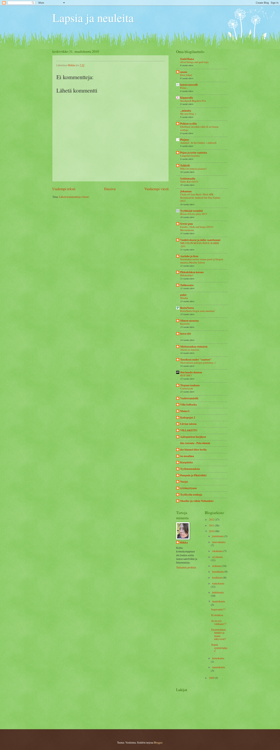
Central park (186, 388)
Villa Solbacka (188, 404)
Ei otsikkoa (217, 615)
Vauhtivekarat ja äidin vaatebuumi (200, 240)
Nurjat (184, 482)
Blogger (158, 742)
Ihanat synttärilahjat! (219, 648)
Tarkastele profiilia (186, 567)
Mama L (185, 411)
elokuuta (217, 566)
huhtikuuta (218, 592)
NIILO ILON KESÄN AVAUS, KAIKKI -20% (199, 244)
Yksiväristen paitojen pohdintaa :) (197, 362)
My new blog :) (188, 113)
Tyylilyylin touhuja (191, 495)
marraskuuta (218, 542)
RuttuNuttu (187, 308)
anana (183, 72)
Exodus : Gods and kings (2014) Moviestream (196, 228)
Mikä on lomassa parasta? (193, 168)
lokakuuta (217, 551)
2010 (212, 531)
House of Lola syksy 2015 (193, 214)
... (181, 336)
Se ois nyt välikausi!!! (218, 622)
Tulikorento (187, 285)
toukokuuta (218, 583)
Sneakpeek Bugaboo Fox (193, 100)
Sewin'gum (186, 224)
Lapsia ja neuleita (93, 17)
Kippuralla (186, 98)
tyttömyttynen (188, 488)
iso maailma (187, 456)
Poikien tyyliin (188, 124)
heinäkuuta (218, 571)
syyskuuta (217, 557)
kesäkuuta (217, 577)
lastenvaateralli (189, 85)
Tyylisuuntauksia (190, 469)
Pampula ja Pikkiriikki (193, 475)
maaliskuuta (218, 601)
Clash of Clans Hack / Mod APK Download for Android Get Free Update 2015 (200, 198)
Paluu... (184, 87)
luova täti (185, 334)
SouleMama (187, 59)
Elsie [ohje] (186, 75)
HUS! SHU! (186, 375)
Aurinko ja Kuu (189, 256)
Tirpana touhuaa (190, 385)
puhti (183, 295)
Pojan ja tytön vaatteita (193, 153)
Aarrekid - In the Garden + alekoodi (198, 142)
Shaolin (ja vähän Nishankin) (197, 501)
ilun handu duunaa (191, 372)
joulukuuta (218, 536)
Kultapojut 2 (187, 417)
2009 (212, 678)
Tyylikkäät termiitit (191, 211)
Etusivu (110, 188)
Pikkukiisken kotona (192, 272)
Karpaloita (186, 462)
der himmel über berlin (193, 449)
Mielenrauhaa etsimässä (193, 346)
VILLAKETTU (189, 430)
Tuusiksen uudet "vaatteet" (196, 359)
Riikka (184, 542)
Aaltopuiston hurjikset (193, 437)
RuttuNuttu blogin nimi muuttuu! (197, 311)
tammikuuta (218, 667)
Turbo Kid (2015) (189, 181)
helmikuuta (218, 658)
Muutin (184, 298)
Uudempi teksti (63, 188)
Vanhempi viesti (156, 188)
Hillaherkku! (186, 275)
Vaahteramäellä (189, 398)
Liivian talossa (188, 424)
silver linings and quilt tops (194, 62)
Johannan (186, 191)
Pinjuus (184, 140)
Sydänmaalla (187, 178)
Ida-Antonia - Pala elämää (195, 443)
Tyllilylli (185, 165)
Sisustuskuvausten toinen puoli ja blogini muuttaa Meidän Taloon (201, 261)
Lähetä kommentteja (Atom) (74, 197)
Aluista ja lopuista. (190, 349)
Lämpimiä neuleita (190, 155)
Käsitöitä (185, 323)
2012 (212, 519)
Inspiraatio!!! (218, 609)
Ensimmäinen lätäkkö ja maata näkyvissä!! (218, 634)
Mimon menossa (189, 321)
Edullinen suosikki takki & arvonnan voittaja (199, 128)
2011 (212, 525)
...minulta (185, 111)
